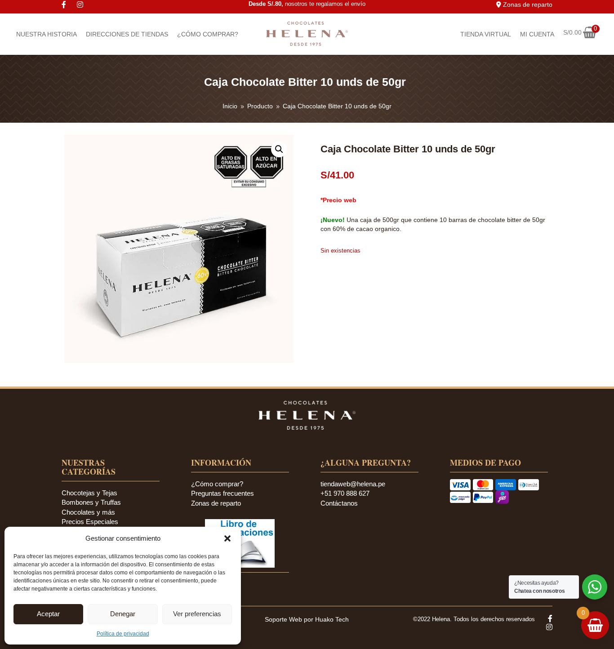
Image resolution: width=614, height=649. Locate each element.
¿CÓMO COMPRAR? (207, 34)
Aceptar (48, 614)
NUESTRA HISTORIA (46, 34)
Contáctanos (339, 503)
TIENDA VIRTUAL (485, 34)
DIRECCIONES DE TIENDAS (127, 34)
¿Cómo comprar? (217, 484)
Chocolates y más (88, 512)
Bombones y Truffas (91, 502)
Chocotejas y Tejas (89, 493)
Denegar (122, 614)
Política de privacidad (123, 634)
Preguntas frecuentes (222, 493)
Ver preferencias (197, 614)
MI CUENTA (537, 34)
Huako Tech (332, 619)
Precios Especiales (90, 521)
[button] (227, 538)
